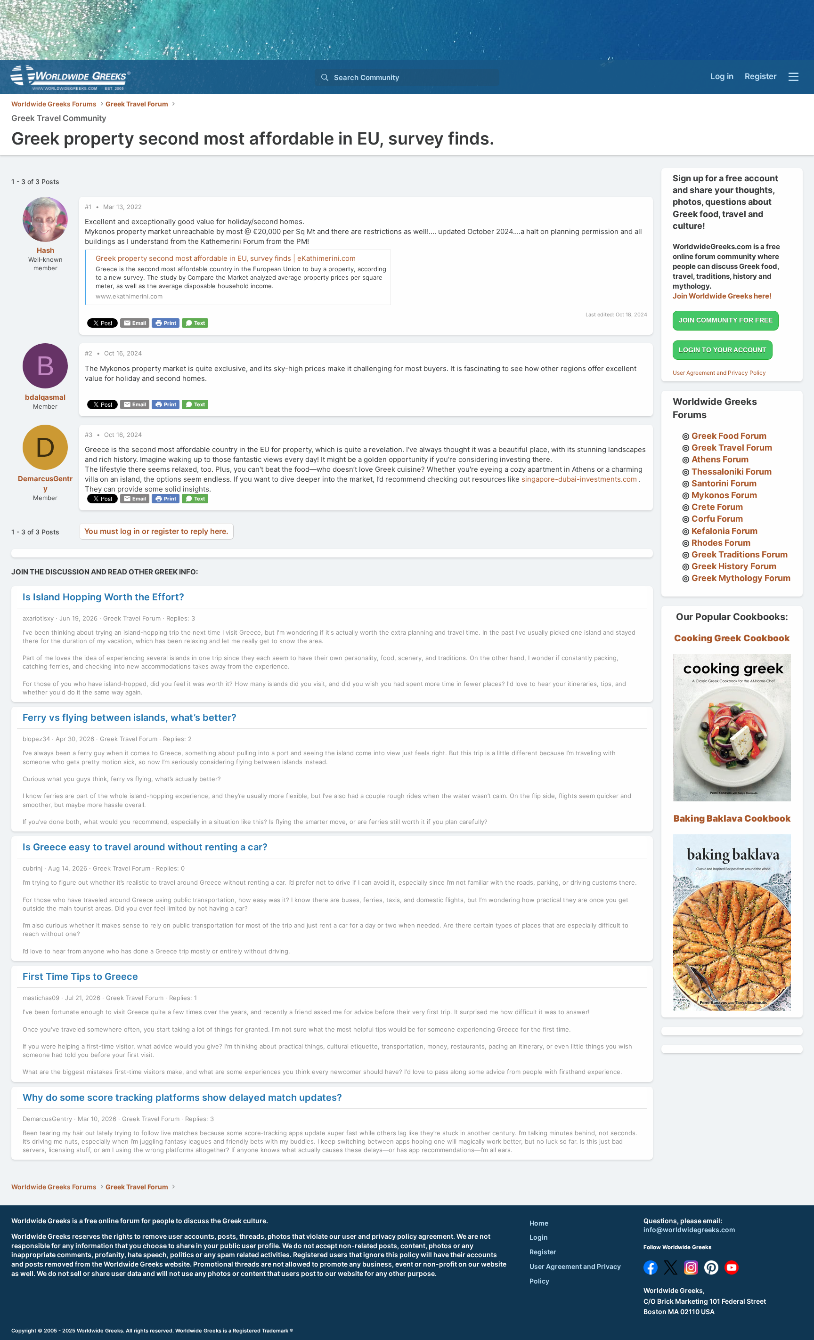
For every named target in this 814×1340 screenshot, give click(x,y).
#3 (89, 434)
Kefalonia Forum (724, 531)
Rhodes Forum (721, 543)
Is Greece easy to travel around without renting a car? (145, 847)
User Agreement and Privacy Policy (719, 372)
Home (538, 1223)
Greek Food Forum (729, 436)
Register (542, 1252)
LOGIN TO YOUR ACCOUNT (722, 350)
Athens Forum (720, 459)
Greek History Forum (734, 566)
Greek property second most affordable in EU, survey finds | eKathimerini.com (226, 258)
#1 (89, 206)
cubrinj (32, 868)
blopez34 (36, 739)
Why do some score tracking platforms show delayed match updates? (182, 1097)
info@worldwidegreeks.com (689, 1230)
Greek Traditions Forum (740, 554)
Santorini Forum (724, 483)
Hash (45, 250)
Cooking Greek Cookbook (732, 638)
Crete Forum (717, 507)
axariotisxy (38, 618)
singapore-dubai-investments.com (579, 479)
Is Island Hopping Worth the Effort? (103, 597)
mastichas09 (41, 997)
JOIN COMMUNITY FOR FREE (726, 320)
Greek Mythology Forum (741, 578)
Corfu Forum (717, 519)
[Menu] (793, 77)
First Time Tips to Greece (80, 976)
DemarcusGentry (47, 1118)
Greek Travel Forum (132, 618)
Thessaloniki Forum (732, 471)
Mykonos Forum (724, 495)
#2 (89, 353)
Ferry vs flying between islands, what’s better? (129, 717)
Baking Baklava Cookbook (732, 818)
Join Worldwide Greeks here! (722, 295)
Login (538, 1237)
